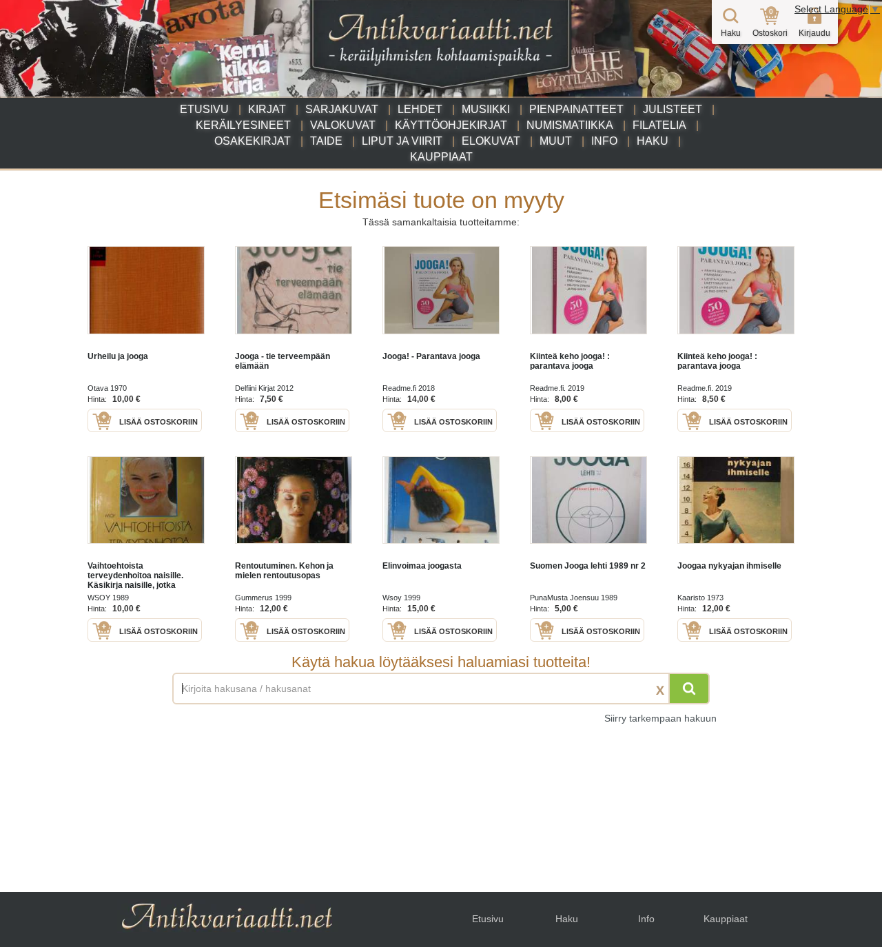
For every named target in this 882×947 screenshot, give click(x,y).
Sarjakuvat (341, 109)
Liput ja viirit (402, 141)
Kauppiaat (441, 157)
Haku (652, 141)
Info (604, 141)
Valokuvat (343, 125)
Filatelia (659, 125)
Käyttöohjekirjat (451, 125)
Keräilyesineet (243, 125)
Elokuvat (491, 141)
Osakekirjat (252, 141)
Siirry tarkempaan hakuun (660, 718)
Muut (556, 141)
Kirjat (267, 109)
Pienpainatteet (576, 109)
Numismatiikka (569, 125)
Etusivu (204, 109)
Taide (326, 141)
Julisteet (672, 109)
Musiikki (486, 109)
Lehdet (420, 109)
